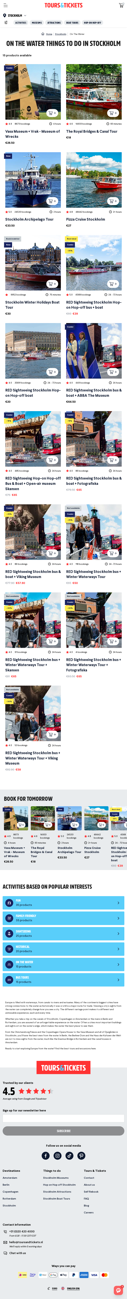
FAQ (86, 1198)
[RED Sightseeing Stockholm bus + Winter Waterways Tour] (94, 544)
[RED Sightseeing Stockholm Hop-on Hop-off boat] (33, 363)
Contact (89, 1178)
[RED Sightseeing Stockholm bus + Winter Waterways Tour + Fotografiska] (94, 635)
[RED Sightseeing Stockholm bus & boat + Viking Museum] (33, 544)
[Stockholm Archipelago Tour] (33, 190)
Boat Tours (72, 22)
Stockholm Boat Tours (56, 1198)
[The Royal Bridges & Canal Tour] (94, 102)
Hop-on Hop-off (92, 22)
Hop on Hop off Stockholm (59, 1184)
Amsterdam (10, 1178)
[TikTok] (69, 1156)
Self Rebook (91, 1191)
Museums (37, 22)
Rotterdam (9, 1198)
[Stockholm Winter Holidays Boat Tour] (33, 275)
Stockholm (9, 1205)
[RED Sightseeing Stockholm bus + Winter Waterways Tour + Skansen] (33, 635)
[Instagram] (58, 1156)
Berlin (6, 1184)
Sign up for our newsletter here (24, 1110)
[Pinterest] (81, 1156)
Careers (89, 1212)
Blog (86, 1205)
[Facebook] (46, 1156)
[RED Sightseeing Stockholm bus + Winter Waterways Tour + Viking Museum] (33, 729)
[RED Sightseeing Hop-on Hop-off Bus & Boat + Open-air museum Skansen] (33, 454)
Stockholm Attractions (57, 1191)
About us (89, 1184)
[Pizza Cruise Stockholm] (94, 190)
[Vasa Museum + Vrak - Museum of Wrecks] (33, 104)
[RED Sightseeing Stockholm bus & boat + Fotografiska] (94, 451)
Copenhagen (10, 1191)
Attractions (54, 22)
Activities (20, 22)
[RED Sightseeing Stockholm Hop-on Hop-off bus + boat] (94, 275)
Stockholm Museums (56, 1178)
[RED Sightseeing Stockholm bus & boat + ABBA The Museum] (94, 363)
